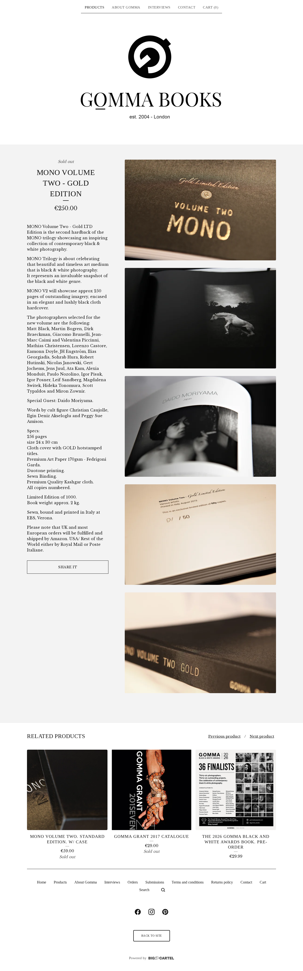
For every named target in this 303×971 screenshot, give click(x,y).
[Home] (151, 78)
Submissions (154, 882)
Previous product (224, 736)
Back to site (151, 935)
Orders (133, 882)
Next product (262, 736)
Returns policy (222, 882)
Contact (187, 7)
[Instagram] (151, 912)
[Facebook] (138, 912)
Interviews (159, 7)
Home (41, 882)
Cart (263, 882)
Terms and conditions (188, 882)
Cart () (210, 7)
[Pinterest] (165, 912)
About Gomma (126, 7)
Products (94, 7)
